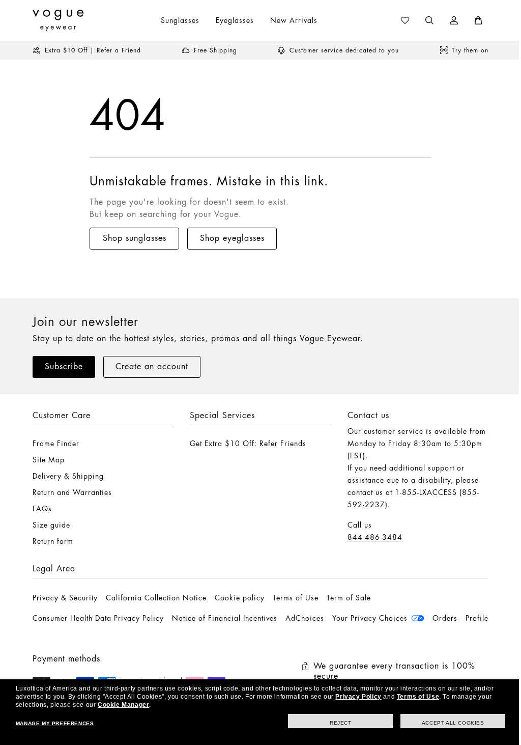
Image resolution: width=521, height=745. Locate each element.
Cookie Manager (123, 704)
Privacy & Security (65, 597)
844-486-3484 (369, 537)
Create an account (151, 367)
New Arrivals (290, 20)
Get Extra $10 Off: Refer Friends (245, 443)
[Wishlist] (397, 20)
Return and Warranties (72, 492)
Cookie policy (240, 597)
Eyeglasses (231, 20)
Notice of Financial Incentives (224, 618)
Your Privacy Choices (370, 618)
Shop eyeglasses (232, 238)
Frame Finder (56, 443)
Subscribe (64, 367)
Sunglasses (176, 20)
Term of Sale (349, 597)
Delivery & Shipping (68, 476)
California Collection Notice (156, 597)
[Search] (422, 20)
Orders (444, 618)
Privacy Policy (358, 696)
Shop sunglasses (134, 238)
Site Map (49, 459)
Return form (53, 541)
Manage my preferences (54, 723)
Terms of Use (296, 597)
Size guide (51, 525)
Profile (44, 638)
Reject (333, 723)
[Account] (446, 20)
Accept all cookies (445, 723)
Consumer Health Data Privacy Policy (98, 618)
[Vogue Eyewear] (58, 20)
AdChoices (304, 618)
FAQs (42, 508)
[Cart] (470, 20)
